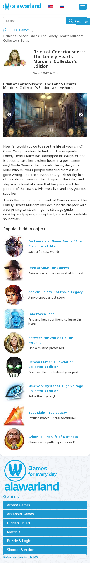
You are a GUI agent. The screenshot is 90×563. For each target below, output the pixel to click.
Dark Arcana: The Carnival (49, 267)
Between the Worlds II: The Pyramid (50, 339)
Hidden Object (18, 522)
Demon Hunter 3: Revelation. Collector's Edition (51, 364)
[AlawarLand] (22, 6)
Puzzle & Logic (19, 540)
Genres (83, 22)
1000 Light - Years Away (47, 412)
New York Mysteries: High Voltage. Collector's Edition (56, 388)
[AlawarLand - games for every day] (45, 475)
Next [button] (81, 115)
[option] (45, 115)
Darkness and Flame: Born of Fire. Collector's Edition (55, 243)
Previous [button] (9, 115)
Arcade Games (18, 504)
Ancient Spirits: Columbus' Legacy (55, 292)
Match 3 (13, 531)
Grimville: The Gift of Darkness (53, 436)
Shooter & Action (20, 549)
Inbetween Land (41, 314)
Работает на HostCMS (20, 557)
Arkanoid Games (20, 513)
